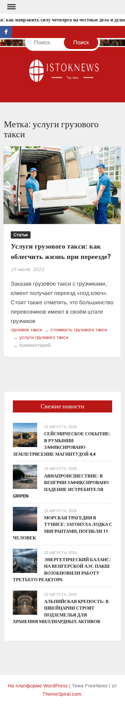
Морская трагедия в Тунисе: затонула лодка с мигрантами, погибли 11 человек (62, 527)
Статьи (21, 234)
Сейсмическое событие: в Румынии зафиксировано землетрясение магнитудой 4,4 (61, 443)
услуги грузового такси (43, 337)
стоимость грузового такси (79, 329)
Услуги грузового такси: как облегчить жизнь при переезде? (61, 251)
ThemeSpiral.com (61, 694)
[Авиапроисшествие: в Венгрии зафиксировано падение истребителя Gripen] (25, 477)
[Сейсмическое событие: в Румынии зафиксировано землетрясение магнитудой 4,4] (25, 435)
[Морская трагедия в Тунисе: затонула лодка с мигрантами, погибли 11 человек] (25, 518)
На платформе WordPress (38, 685)
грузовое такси (26, 329)
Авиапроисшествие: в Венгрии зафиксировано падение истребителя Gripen (61, 486)
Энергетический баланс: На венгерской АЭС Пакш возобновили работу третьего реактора (62, 569)
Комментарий (35, 345)
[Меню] (11, 7)
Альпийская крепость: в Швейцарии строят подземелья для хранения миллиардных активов (61, 611)
